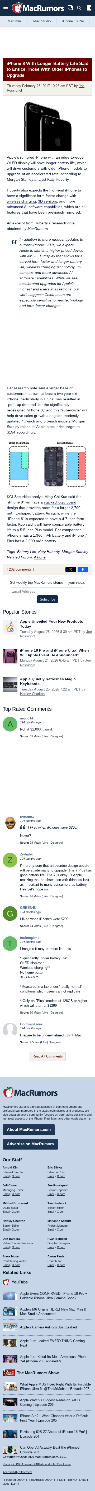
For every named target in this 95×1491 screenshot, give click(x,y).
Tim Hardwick (57, 1203)
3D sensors (47, 201)
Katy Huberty (49, 552)
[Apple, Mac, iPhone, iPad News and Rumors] (38, 14)
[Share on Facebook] (83, 569)
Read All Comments (47, 1056)
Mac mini (15, 21)
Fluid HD (71, 1479)
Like (45, 736)
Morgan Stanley (75, 552)
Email (6, 1176)
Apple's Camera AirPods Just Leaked (48, 1327)
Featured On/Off (14, 1479)
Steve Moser (11, 1256)
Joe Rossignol (58, 1185)
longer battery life (60, 163)
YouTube (20, 1282)
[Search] (81, 8)
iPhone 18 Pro (73, 21)
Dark (14, 1483)
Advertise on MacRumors (30, 1144)
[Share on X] (70, 569)
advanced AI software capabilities (34, 207)
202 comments (20, 569)
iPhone (40, 557)
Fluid (60, 1479)
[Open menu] (6, 8)
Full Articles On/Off (41, 1479)
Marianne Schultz (60, 1220)
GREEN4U (28, 908)
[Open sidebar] (89, 8)
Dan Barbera (11, 1238)
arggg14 (26, 718)
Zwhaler (26, 854)
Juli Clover (10, 1185)
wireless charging (21, 201)
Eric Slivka (55, 1167)
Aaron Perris (56, 1256)
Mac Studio (42, 21)
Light (6, 1483)
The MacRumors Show (38, 1373)
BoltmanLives (31, 1024)
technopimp (30, 938)
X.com (16, 1176)
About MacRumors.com (29, 1129)
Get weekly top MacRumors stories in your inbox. (47, 583)
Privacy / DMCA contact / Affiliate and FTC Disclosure (37, 1464)
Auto (83, 1479)
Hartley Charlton (32, 694)
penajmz (27, 816)
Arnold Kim (10, 1167)
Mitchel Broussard (15, 1203)
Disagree (56, 736)
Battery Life (26, 552)
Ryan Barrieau (57, 1238)
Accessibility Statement (17, 1472)
